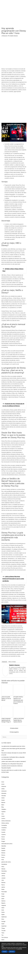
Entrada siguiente (14, 732)
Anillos (3, 788)
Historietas (4, 871)
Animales (3, 795)
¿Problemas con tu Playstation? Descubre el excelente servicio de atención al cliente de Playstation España (12, 765)
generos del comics (6, 862)
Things (3, 928)
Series (2, 912)
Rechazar (12, 951)
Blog (2, 807)
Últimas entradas (12, 661)
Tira (2, 935)
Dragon (3, 841)
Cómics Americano (6, 820)
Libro (2, 880)
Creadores (3, 827)
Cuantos (3, 834)
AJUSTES (19, 948)
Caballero (3, 809)
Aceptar (4, 951)
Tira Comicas (4, 937)
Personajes (4, 891)
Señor (2, 907)
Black (2, 804)
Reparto (3, 903)
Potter (2, 896)
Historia (3, 868)
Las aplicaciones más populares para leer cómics (13, 746)
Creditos (3, 829)
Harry (2, 866)
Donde (3, 839)
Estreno (3, 855)
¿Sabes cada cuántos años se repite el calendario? (13, 761)
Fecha (2, 857)
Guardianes (4, 864)
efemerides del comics (6, 843)
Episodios (3, 846)
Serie (2, 910)
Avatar (3, 800)
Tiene (2, 932)
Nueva (3, 884)
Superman (3, 926)
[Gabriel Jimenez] (5, 670)
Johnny (3, 875)
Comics (3, 818)
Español (3, 850)
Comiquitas (4, 825)
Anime (2, 797)
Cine (2, 814)
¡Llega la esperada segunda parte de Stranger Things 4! (6, 720)
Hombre (3, 873)
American (3, 786)
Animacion (4, 35)
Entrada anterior (14, 728)
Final (2, 859)
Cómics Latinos (5, 823)
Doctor (3, 836)
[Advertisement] (14, 53)
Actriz (2, 784)
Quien (2, 898)
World (2, 939)
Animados (3, 793)
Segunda (3, 905)
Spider (3, 914)
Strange (3, 921)
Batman (3, 802)
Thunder (3, 930)
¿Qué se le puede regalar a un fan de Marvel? (6, 698)
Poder (2, 894)
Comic (3, 816)
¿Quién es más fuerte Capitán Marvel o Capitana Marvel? (18, 720)
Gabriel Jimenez (14, 665)
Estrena (3, 852)
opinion (3, 887)
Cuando (3, 832)
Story (2, 919)
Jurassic (3, 878)
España (3, 848)
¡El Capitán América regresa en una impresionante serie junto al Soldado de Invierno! (18, 700)
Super (2, 923)
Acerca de (4, 661)
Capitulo (3, 811)
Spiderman (4, 916)
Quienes (3, 900)
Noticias (3, 882)
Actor (2, 781)
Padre (2, 889)
